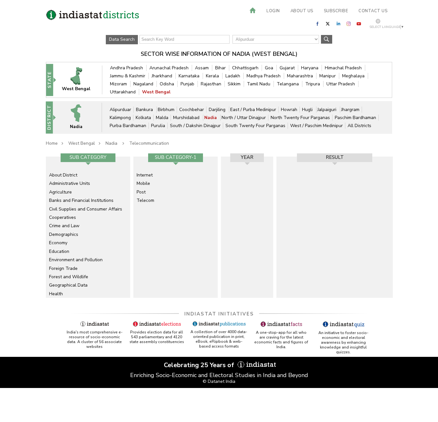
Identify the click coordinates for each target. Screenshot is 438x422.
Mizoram (118, 84)
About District (63, 175)
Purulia (158, 126)
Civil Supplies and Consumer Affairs (85, 209)
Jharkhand (162, 76)
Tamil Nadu (258, 84)
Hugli (308, 110)
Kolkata (143, 118)
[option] (88, 227)
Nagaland (143, 84)
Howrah (289, 110)
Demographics (63, 234)
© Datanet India (219, 381)
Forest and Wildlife (68, 277)
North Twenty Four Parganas (300, 118)
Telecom (145, 200)
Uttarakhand (123, 92)
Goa (269, 68)
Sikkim (234, 84)
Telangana (288, 84)
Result (335, 157)
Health (56, 294)
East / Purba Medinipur (253, 110)
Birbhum (166, 110)
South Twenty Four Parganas (255, 126)
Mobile (143, 183)
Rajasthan (211, 84)
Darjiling (218, 110)
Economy (58, 243)
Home (52, 143)
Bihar (220, 68)
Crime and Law (64, 226)
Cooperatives (62, 217)
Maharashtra (300, 76)
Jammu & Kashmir (127, 76)
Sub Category (88, 157)
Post (141, 192)
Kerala (212, 76)
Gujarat (287, 68)
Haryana (309, 68)
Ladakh (232, 76)
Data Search (122, 39)
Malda (162, 118)
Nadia (211, 118)
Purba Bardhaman (128, 126)
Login (273, 11)
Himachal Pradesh (343, 68)
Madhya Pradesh (264, 76)
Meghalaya (353, 76)
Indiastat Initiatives (219, 314)
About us (302, 11)
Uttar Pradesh (340, 84)
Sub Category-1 (175, 157)
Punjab (187, 84)
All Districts (359, 126)
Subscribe (336, 11)
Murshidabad (187, 118)
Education (59, 251)
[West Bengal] (80, 80)
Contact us (372, 11)
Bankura (145, 110)
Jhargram (350, 110)
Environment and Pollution (76, 260)
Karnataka (189, 76)
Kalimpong (120, 118)
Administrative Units (69, 183)
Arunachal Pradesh (169, 68)
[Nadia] (80, 117)
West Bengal (156, 92)
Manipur (327, 76)
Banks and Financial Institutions (81, 200)
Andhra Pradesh (126, 68)
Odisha (167, 84)
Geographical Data (68, 285)
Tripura (312, 84)
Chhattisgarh (245, 68)
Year (247, 157)
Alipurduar (120, 110)
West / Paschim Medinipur (316, 126)
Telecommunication (149, 143)
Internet (145, 175)
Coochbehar (191, 110)
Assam (202, 68)
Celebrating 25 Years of (200, 365)
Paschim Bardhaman (355, 118)
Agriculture (60, 192)
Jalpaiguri (327, 110)
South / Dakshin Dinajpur (195, 126)
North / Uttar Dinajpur (244, 118)
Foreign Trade (63, 268)
